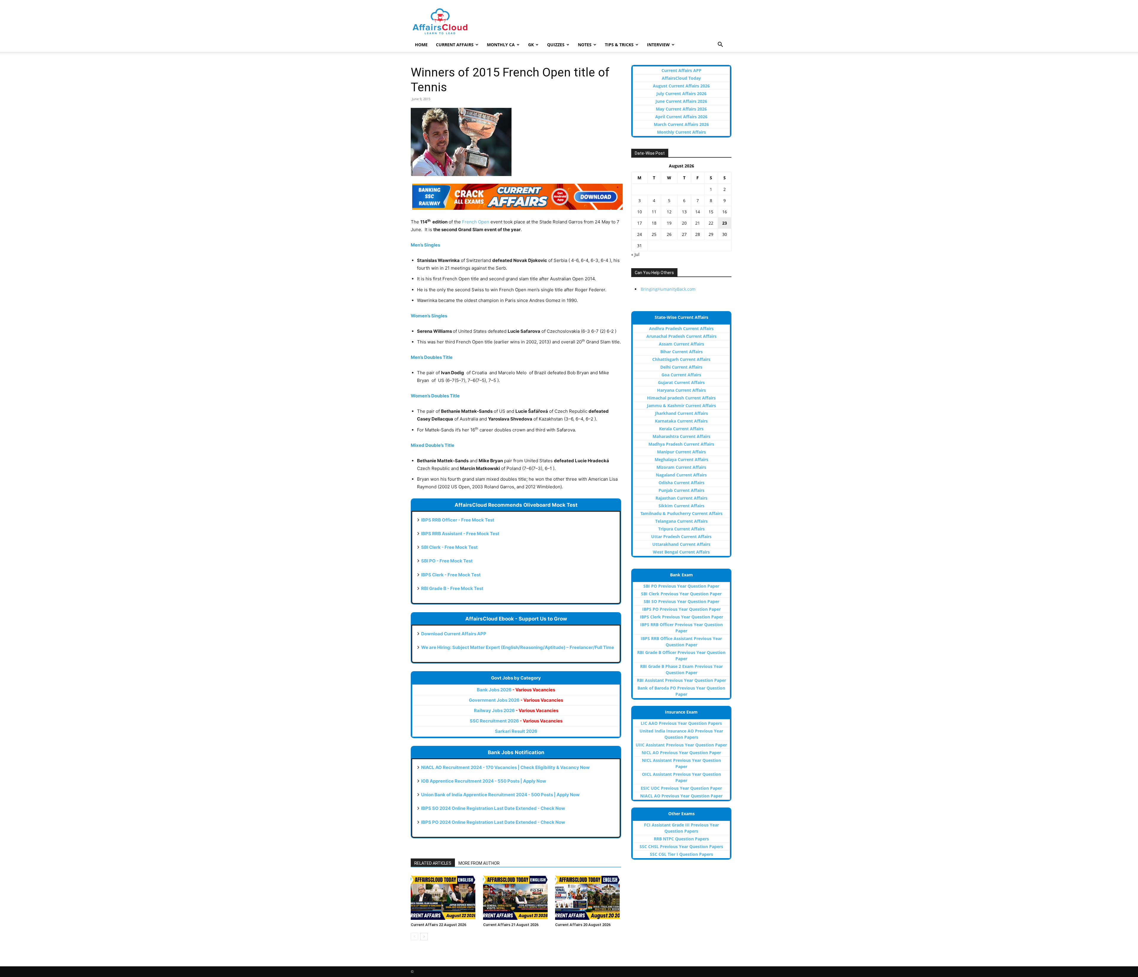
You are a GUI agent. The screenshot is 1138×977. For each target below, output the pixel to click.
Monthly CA (501, 44)
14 (697, 212)
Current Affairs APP (681, 70)
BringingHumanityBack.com (668, 289)
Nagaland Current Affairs (681, 475)
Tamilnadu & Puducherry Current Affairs (681, 513)
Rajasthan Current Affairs (681, 498)
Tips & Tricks (619, 44)
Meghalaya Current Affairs (681, 459)
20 (684, 223)
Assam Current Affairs (681, 344)
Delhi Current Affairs (681, 367)
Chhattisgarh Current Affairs (681, 359)
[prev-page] (414, 936)
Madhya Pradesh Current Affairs (681, 444)
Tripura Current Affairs (681, 529)
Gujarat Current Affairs (681, 382)
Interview (658, 44)
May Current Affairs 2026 (681, 109)
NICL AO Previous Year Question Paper (681, 752)
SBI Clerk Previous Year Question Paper (681, 594)
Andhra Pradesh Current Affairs (681, 328)
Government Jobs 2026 (516, 700)
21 (697, 223)
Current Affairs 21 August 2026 (510, 924)
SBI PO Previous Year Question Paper (681, 586)
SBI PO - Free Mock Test (447, 561)
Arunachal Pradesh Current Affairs (681, 336)
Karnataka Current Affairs (681, 421)
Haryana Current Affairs (681, 390)
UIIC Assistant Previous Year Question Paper (681, 745)
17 (639, 223)
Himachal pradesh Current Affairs (681, 398)
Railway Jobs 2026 (516, 710)
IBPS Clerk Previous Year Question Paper (681, 617)
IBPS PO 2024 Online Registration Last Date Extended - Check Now (493, 822)
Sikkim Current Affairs (681, 506)
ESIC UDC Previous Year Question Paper (681, 788)
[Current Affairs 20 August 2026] (588, 897)
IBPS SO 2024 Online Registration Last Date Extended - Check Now (493, 808)
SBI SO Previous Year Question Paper (681, 601)
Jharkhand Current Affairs (681, 413)
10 (639, 212)
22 (711, 223)
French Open (475, 222)
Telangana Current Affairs (681, 521)
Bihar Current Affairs (681, 351)
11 (654, 212)
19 (669, 223)
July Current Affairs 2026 (681, 93)
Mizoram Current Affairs (681, 467)
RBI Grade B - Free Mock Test (452, 588)
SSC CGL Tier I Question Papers (681, 854)
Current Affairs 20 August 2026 (582, 924)
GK (531, 44)
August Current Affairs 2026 (681, 86)
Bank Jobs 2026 (516, 690)
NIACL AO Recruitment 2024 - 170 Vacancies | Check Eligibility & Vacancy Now (505, 767)
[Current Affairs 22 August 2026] (444, 897)
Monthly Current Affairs (681, 132)
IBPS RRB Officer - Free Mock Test (457, 520)
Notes (585, 44)
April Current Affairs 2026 (681, 116)
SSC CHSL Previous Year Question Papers (681, 846)
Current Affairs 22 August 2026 (438, 924)
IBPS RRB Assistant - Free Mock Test (460, 533)
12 (669, 212)
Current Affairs (455, 44)
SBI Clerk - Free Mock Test (449, 547)
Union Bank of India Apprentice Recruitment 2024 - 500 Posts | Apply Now (500, 794)
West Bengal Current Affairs (681, 552)
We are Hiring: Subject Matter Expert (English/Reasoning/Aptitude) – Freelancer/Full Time (517, 647)
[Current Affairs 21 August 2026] (516, 897)
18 (654, 223)
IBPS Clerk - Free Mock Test (451, 575)
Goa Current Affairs (681, 375)
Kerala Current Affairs (681, 428)
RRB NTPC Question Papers (681, 839)
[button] (720, 45)
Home (421, 44)
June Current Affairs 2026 (681, 101)
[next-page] (424, 936)
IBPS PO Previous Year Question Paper (681, 609)
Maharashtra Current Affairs (681, 436)
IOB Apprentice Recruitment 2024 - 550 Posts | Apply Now (483, 781)
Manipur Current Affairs (681, 452)
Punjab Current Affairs (681, 490)
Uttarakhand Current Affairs (681, 544)
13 (684, 212)
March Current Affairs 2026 (681, 124)
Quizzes (556, 44)
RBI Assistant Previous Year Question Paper (681, 680)
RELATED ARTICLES (432, 863)
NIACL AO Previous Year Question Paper (681, 796)
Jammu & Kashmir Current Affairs (681, 405)
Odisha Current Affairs (681, 482)
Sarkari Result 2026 (516, 731)
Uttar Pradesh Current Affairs (681, 536)
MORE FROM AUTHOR (479, 863)
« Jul (635, 254)
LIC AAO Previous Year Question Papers (681, 723)
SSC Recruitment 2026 (516, 721)
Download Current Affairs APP (453, 634)
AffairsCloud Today (681, 78)
